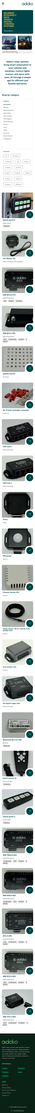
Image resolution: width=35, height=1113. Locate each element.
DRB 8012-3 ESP (9, 333)
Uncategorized (7, 138)
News (20, 1072)
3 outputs (7, 167)
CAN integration (7, 119)
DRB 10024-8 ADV (10, 855)
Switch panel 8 (9, 220)
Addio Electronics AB (19, 1107)
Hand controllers (7, 116)
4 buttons (18, 167)
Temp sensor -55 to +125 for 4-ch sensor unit (16, 630)
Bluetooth (5, 107)
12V (6, 156)
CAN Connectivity (8, 121)
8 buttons (7, 179)
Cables (5, 130)
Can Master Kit (9, 258)
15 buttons (15, 156)
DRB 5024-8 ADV (9, 895)
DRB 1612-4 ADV (9, 1017)
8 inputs (18, 179)
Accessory (6, 133)
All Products (7, 104)
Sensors (5, 124)
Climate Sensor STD (11, 592)
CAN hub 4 (7, 483)
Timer (5, 519)
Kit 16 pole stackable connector (16, 410)
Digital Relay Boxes (8, 110)
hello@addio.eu (6, 1063)
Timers (5, 127)
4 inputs (7, 173)
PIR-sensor (7, 556)
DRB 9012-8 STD (9, 295)
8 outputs (7, 184)
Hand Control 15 (9, 778)
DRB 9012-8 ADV (9, 976)
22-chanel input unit (11, 703)
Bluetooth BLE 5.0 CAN (12, 740)
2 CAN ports (8, 161)
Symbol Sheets (9, 374)
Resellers (21, 1068)
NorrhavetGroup (18, 1110)
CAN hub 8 (7, 446)
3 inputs (26, 161)
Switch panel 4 (9, 816)
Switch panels (7, 113)
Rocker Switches (8, 136)
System (4, 1068)
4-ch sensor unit (9, 667)
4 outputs (17, 173)
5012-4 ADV (7, 936)
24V (18, 161)
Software (5, 1076)
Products (5, 1072)
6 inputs (27, 173)
